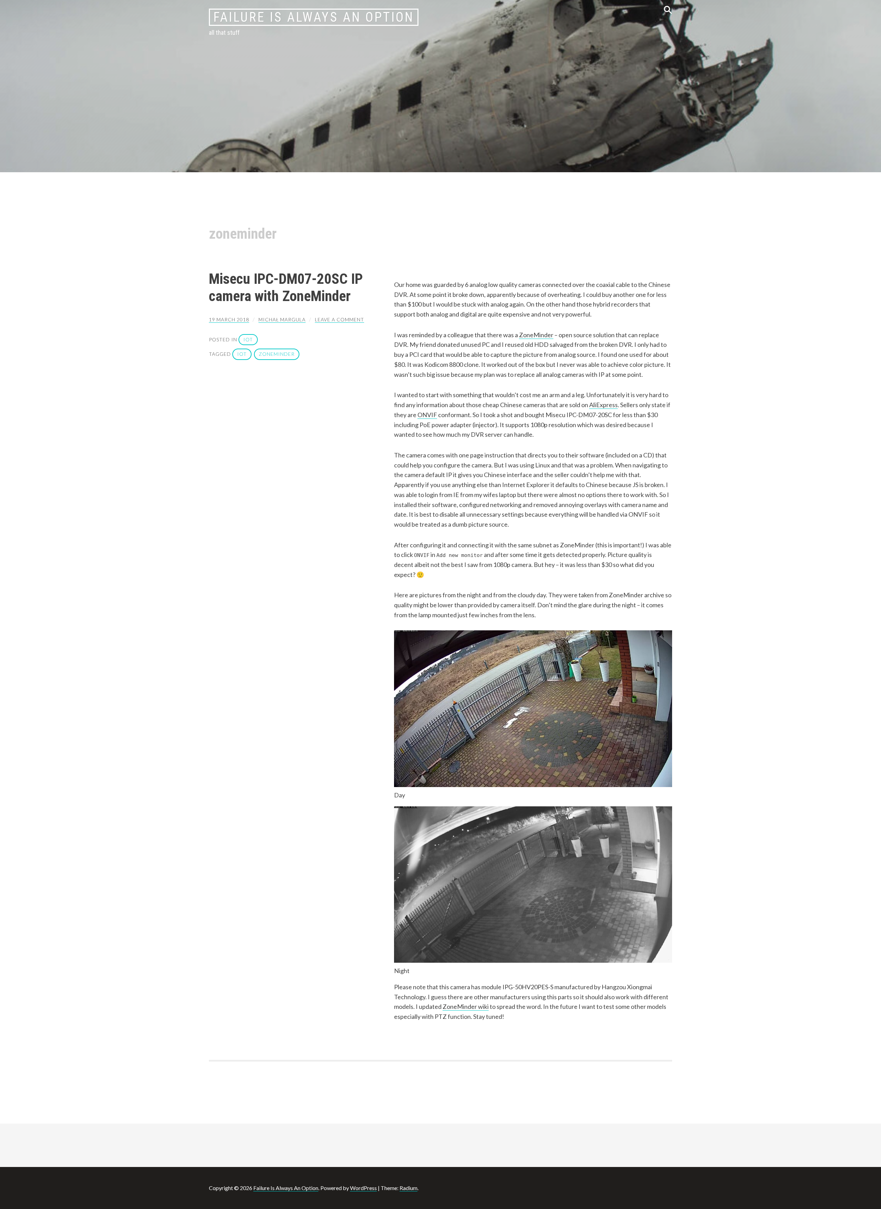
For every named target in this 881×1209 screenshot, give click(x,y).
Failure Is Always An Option (313, 17)
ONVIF (427, 414)
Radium (408, 1188)
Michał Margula (282, 319)
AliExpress (603, 405)
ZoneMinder (536, 335)
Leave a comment (339, 319)
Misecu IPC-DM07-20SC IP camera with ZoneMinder (286, 287)
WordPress (363, 1188)
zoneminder (277, 354)
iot (248, 339)
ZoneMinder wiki (466, 1006)
